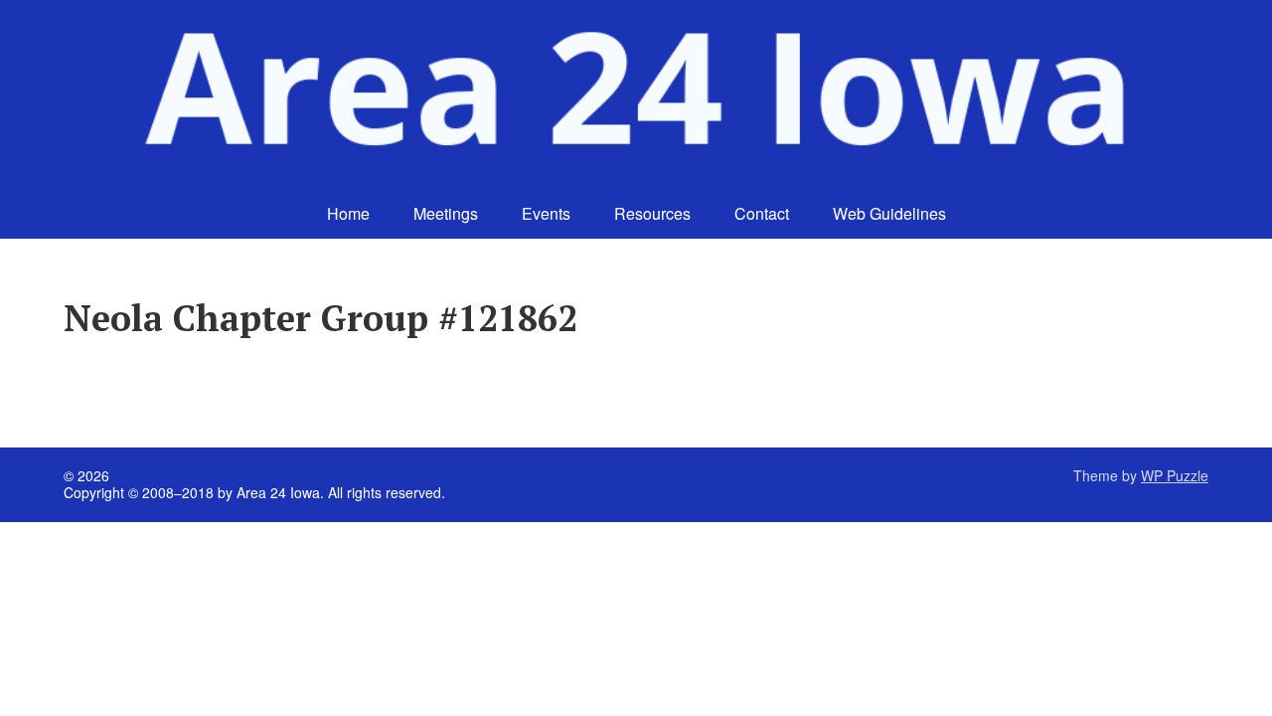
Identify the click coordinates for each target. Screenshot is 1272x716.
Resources (652, 213)
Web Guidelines (889, 213)
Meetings (445, 213)
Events (546, 213)
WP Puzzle (1174, 475)
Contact (761, 213)
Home (348, 213)
